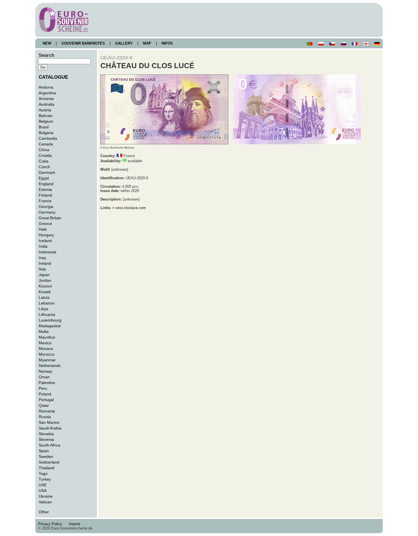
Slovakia (46, 433)
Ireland (45, 263)
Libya (43, 308)
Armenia (46, 98)
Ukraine (46, 496)
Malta (44, 331)
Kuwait (45, 291)
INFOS (167, 43)
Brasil (44, 127)
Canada (46, 144)
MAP (147, 43)
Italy (42, 269)
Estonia (45, 189)
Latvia (44, 297)
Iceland (45, 240)
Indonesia (47, 252)
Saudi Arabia (50, 428)
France (45, 201)
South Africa (49, 445)
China (44, 149)
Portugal (46, 399)
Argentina (47, 93)
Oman (44, 377)
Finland (45, 195)
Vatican (45, 502)
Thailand (46, 468)
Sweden (46, 456)
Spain (44, 451)
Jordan (45, 280)
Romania (47, 411)
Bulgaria (46, 132)
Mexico (45, 343)
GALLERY (124, 43)
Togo (43, 473)
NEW (47, 43)
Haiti (43, 229)
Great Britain (50, 218)
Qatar (44, 405)
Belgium (46, 121)
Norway (45, 371)
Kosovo (45, 286)
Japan (44, 274)
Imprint (76, 524)
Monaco (46, 348)
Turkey (45, 479)
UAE (43, 485)
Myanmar (47, 360)
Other (44, 512)
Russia (45, 416)
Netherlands (50, 365)
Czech (44, 166)
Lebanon (47, 303)
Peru (43, 388)
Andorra (46, 87)
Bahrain (46, 115)
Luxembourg (50, 320)
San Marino (49, 422)
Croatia (45, 155)
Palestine (47, 382)
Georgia (46, 206)
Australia (46, 104)
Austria (45, 110)
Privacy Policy (51, 524)
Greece (45, 223)
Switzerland (49, 462)
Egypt (44, 178)
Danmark (47, 172)
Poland (45, 394)
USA (43, 490)
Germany (47, 212)
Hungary (46, 235)
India (43, 246)
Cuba (43, 161)
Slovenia (46, 439)
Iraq (42, 257)
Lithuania (47, 314)
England (46, 184)
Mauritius (47, 337)
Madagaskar (50, 326)
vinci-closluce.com (130, 208)
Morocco (46, 354)
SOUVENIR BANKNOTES (83, 43)
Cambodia (48, 138)
